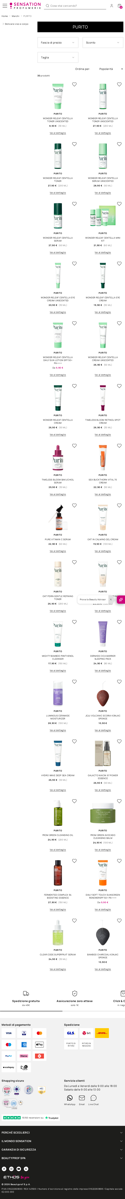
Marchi (15, 16)
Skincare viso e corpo (16, 23)
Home (5, 16)
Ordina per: (83, 69)
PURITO (27, 16)
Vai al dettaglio (58, 132)
